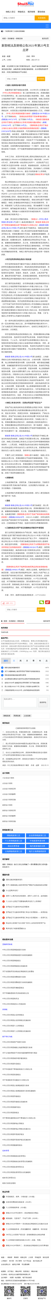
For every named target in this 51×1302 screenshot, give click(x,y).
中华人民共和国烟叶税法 (11, 1107)
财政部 (10, 1257)
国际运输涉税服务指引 (12, 667)
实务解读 (11, 38)
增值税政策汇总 (13, 835)
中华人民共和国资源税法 (11, 1075)
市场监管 (38, 1257)
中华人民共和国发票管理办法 (13, 1167)
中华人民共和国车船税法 (11, 1096)
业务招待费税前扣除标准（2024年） (19, 1202)
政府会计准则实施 (9, 821)
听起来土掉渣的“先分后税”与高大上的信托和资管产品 (26, 923)
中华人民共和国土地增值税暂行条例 (15, 1085)
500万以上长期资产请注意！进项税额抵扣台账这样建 (25, 1235)
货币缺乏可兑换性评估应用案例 (17, 907)
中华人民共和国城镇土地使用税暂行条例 (17, 1047)
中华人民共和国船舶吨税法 (12, 1145)
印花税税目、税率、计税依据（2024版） (21, 1197)
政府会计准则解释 (9, 816)
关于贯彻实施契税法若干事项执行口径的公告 (19, 1118)
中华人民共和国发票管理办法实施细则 (16, 1172)
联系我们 (26, 1271)
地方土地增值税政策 (37, 851)
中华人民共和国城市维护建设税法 (14, 1058)
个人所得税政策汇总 (13, 841)
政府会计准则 (7, 805)
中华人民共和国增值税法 (11, 961)
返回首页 (45, 38)
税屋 (4, 38)
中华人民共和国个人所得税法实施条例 (16, 1031)
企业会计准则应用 (9, 789)
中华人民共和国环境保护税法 (13, 1134)
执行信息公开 (37, 1261)
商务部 (16, 1257)
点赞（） (10, 603)
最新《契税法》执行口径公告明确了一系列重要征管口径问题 (24, 864)
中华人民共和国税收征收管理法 (14, 1156)
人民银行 (4, 1261)
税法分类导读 (13, 846)
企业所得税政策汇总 (37, 835)
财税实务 (19, 38)
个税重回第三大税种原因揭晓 (15, 31)
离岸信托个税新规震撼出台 (16, 928)
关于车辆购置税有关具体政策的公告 (15, 993)
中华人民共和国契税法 (10, 1113)
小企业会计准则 (8, 778)
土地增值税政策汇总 (13, 851)
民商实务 (17, 716)
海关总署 (46, 1257)
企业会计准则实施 (9, 800)
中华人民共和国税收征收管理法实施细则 (17, 1161)
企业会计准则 (7, 783)
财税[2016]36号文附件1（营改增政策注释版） (22, 1213)
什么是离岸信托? (12, 890)
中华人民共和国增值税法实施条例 (14, 966)
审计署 (11, 1261)
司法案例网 (25, 1264)
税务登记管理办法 (9, 1178)
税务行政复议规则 (9, 1183)
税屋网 (3, 1271)
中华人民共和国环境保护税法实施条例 (16, 1140)
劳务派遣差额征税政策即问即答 (15, 675)
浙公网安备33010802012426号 (11, 1284)
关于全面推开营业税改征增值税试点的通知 (18, 971)
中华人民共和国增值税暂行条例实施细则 (17, 955)
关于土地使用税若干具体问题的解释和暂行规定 (19, 1053)
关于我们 (10, 1271)
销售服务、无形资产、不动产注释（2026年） (22, 1218)
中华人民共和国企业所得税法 (13, 1015)
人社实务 (27, 716)
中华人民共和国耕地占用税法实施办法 (16, 1129)
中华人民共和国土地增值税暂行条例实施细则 (19, 1091)
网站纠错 (34, 1271)
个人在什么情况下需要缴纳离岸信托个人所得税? (24, 901)
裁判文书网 (16, 1264)
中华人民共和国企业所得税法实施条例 (16, 1020)
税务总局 (23, 1257)
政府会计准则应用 (9, 810)
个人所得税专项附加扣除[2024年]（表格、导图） (24, 1240)
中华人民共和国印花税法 (11, 1064)
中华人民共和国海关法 (10, 999)
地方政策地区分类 (37, 846)
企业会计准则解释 (9, 794)
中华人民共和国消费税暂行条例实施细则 (17, 982)
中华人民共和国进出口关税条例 (14, 1004)
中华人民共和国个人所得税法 (13, 1026)
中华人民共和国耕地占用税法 (13, 1123)
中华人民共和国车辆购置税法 (13, 988)
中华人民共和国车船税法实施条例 (14, 1102)
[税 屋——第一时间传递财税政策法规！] (25, 6)
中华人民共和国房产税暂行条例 (14, 1042)
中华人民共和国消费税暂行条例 (14, 977)
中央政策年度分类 (37, 841)
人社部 (30, 1257)
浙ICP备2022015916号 (31, 1284)
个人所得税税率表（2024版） (17, 1207)
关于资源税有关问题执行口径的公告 (15, 1080)
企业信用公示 (5, 1264)
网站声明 (18, 1271)
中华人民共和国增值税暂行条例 (14, 950)
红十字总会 (27, 1261)
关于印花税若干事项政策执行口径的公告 (17, 1069)
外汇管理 (19, 1261)
